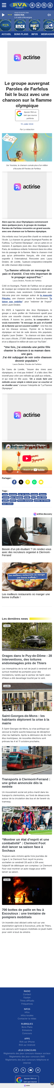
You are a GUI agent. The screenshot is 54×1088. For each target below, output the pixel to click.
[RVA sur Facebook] (16, 1070)
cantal (5, 494)
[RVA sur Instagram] (37, 1070)
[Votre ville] (32, 5)
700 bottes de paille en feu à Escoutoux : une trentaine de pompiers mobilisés (23, 913)
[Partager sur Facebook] (14, 483)
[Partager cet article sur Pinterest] (27, 483)
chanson (42, 494)
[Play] (3, 14)
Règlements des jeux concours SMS (27, 1056)
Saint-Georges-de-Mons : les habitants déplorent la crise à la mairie (25, 719)
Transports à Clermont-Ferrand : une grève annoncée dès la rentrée (26, 782)
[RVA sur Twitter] (23, 1070)
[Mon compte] (50, 5)
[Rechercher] (44, 5)
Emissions (27, 1030)
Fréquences (27, 1003)
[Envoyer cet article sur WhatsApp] (34, 483)
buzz (33, 497)
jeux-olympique (17, 497)
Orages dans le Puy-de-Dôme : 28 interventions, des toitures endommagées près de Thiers (27, 659)
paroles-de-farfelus (42, 501)
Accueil (6, 34)
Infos (34, 34)
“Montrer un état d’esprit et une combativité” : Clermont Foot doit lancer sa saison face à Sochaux (25, 845)
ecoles (27, 497)
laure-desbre (8, 504)
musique (34, 494)
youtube (6, 497)
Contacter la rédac (27, 1018)
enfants (13, 501)
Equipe (27, 997)
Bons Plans (21, 34)
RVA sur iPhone (27, 1041)
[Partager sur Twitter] (20, 483)
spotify (5, 501)
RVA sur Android (27, 1045)
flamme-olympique (25, 501)
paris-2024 (41, 497)
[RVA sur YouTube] (30, 1070)
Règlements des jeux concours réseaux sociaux (27, 1053)
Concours (27, 1033)
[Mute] (49, 15)
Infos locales (27, 1015)
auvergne (12, 494)
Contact (27, 994)
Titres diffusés (27, 1000)
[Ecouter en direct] (38, 5)
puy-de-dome (23, 494)
